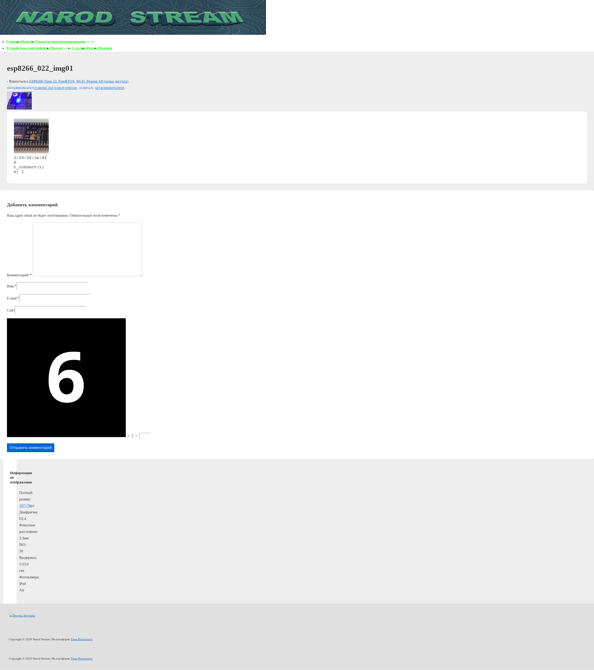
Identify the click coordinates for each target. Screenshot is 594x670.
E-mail (12, 298)
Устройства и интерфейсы (28, 48)
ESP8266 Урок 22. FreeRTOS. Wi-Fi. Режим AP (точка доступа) (78, 81)
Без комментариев (109, 88)
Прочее (57, 48)
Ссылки (79, 48)
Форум (92, 48)
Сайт (11, 310)
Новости (28, 42)
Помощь (105, 48)
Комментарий (19, 275)
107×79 (25, 506)
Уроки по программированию (60, 42)
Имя (10, 286)
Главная (13, 42)
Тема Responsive (82, 639)
